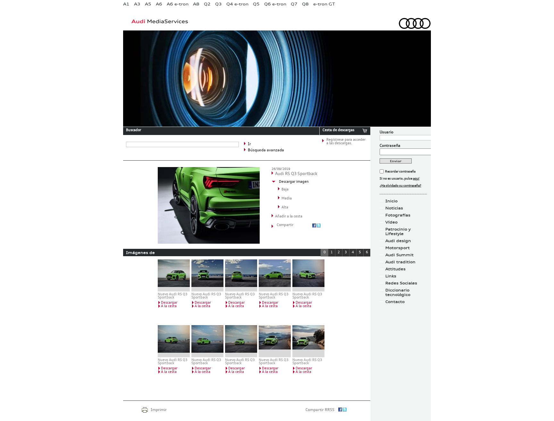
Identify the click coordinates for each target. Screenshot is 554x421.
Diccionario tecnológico (397, 292)
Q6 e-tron (275, 4)
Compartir (285, 225)
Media (286, 198)
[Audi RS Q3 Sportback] (209, 242)
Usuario (386, 132)
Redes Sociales (401, 283)
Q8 (305, 4)
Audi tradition (400, 262)
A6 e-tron (178, 4)
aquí (416, 178)
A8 (196, 4)
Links (390, 276)
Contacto (395, 301)
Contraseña (390, 146)
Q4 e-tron (237, 4)
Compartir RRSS (320, 410)
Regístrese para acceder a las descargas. (345, 141)
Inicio (391, 201)
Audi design (398, 241)
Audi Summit (399, 255)
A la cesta (169, 306)
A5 (148, 4)
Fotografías (397, 215)
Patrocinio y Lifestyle (398, 231)
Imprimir (159, 410)
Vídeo (391, 222)
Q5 (256, 4)
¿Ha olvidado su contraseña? (400, 185)
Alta (284, 207)
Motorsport (397, 248)
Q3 (218, 4)
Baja (285, 189)
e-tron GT (324, 4)
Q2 (207, 4)
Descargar (169, 303)
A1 (126, 4)
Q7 (294, 4)
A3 (137, 4)
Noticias (394, 208)
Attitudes (395, 269)
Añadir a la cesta (288, 216)
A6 (159, 4)
